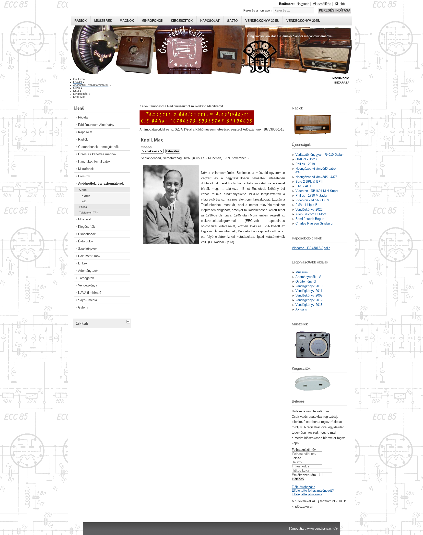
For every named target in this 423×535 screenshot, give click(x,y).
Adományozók (88, 271)
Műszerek (103, 21)
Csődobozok (87, 234)
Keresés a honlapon (257, 10)
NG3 (84, 201)
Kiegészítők (182, 21)
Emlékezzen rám (304, 475)
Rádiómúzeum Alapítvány (96, 125)
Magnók (127, 21)
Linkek (82, 263)
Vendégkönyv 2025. (303, 21)
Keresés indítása (334, 10)
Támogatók (86, 278)
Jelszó (296, 458)
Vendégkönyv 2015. (262, 21)
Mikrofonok (152, 21)
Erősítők (84, 176)
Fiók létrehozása (303, 487)
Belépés (298, 479)
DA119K (86, 196)
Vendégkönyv (87, 285)
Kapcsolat (210, 21)
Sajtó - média (87, 300)
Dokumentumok (89, 256)
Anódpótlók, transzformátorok (101, 183)
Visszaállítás (322, 4)
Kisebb (340, 4)
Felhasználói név (304, 450)
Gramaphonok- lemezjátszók (98, 147)
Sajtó (232, 21)
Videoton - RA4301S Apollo (311, 248)
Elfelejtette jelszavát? (307, 494)
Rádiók (80, 21)
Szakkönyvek (87, 248)
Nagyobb (303, 4)
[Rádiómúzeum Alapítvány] (197, 124)
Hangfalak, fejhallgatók (94, 161)
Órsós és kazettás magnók (97, 154)
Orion (83, 189)
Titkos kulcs (300, 466)
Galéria (83, 307)
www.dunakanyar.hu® (322, 528)
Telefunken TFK (88, 212)
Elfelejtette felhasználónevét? (313, 490)
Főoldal (83, 117)
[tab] (128, 321)
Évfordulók (85, 241)
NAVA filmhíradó (89, 293)
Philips (83, 206)
